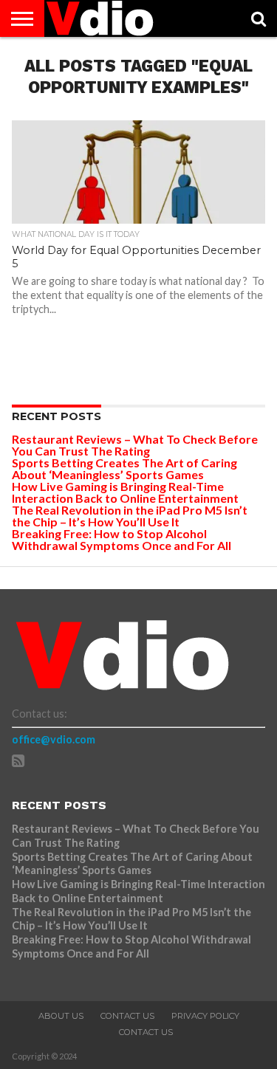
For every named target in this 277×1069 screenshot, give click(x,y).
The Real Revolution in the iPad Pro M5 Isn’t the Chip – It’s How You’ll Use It (129, 516)
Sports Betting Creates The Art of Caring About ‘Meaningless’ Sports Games (124, 468)
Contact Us (127, 1016)
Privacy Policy (205, 1016)
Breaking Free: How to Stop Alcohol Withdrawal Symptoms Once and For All (121, 539)
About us (60, 1016)
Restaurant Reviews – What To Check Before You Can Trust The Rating (135, 445)
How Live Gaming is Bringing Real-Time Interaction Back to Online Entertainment (126, 492)
